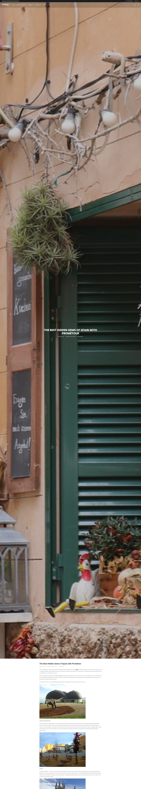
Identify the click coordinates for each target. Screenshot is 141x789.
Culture (73, 336)
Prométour (80, 336)
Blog (68, 336)
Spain (70, 336)
